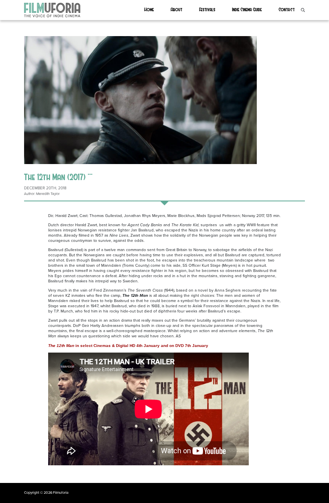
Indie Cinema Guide (247, 9)
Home (149, 9)
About (177, 9)
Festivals (207, 9)
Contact (287, 9)
